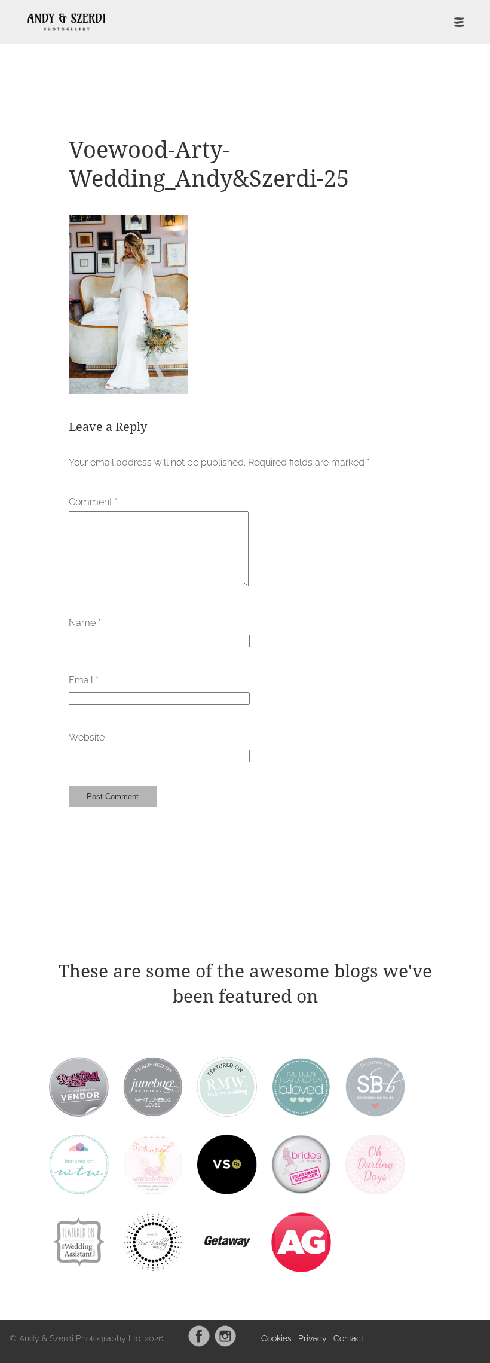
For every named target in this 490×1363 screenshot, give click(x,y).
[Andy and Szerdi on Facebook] (199, 1344)
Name (85, 622)
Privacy (312, 1338)
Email (84, 680)
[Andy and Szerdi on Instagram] (225, 1344)
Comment (93, 502)
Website (87, 737)
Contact (348, 1338)
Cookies (276, 1338)
